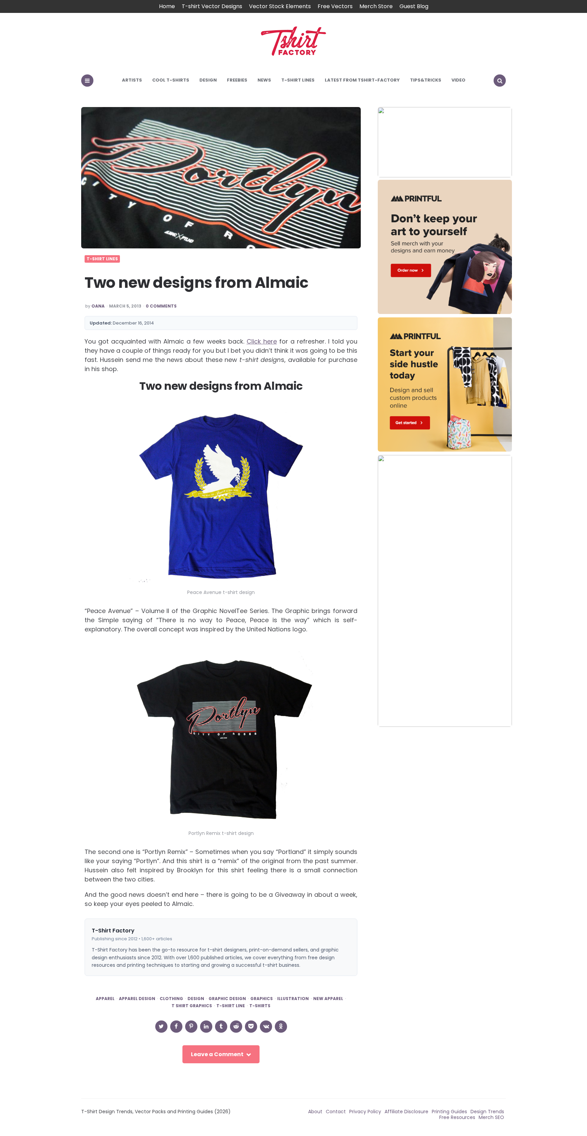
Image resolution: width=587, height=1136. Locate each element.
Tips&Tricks (425, 80)
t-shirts (259, 1005)
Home (167, 6)
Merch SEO (491, 1117)
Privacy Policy (365, 1111)
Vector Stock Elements (280, 6)
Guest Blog (413, 6)
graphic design (227, 998)
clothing (171, 998)
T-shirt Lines (298, 80)
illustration (293, 998)
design (196, 998)
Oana (98, 306)
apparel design (137, 998)
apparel (105, 998)
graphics (261, 998)
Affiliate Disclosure (406, 1111)
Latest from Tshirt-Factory (362, 80)
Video (458, 80)
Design (208, 80)
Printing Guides (449, 1111)
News (264, 80)
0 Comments (161, 306)
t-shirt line (230, 1005)
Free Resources (457, 1117)
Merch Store (376, 6)
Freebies (237, 80)
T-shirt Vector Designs (212, 6)
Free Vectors (335, 6)
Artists (132, 80)
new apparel (328, 998)
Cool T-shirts (170, 80)
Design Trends (487, 1111)
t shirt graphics (192, 1005)
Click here (262, 341)
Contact (336, 1111)
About (315, 1111)
